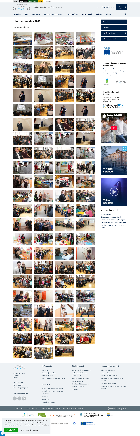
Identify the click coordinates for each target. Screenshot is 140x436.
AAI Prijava (45, 394)
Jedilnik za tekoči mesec (79, 373)
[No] (48, 426)
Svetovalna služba (78, 387)
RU (110, 7)
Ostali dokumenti (107, 373)
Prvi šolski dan (106, 214)
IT (113, 7)
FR (104, 7)
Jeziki (40, 1)
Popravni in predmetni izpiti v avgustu (113, 220)
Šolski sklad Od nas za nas (81, 384)
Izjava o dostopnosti (68, 408)
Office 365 (45, 399)
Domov (16, 1)
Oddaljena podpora (48, 402)
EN (98, 7)
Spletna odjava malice (108, 383)
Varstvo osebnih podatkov (53, 408)
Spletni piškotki (79, 408)
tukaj (45, 425)
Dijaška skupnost (77, 381)
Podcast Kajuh (48, 1)
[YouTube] (24, 398)
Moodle (105, 22)
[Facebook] (15, 398)
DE (101, 7)
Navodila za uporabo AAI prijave (53, 391)
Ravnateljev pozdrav (49, 373)
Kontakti (45, 370)
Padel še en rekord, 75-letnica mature (113, 222)
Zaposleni (75, 389)
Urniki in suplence (109, 33)
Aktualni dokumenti (109, 39)
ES (107, 7)
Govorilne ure (76, 376)
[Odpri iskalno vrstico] (125, 14)
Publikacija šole (47, 376)
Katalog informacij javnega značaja (54, 378)
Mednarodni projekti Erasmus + (52, 388)
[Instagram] (19, 398)
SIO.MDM (45, 396)
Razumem (11, 430)
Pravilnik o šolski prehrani (80, 378)
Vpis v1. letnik (120, 7)
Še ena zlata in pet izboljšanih (111, 217)
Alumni (108, 14)
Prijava (43, 408)
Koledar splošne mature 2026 (81, 370)
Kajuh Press (23, 1)
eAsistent (106, 27)
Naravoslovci (32, 1)
